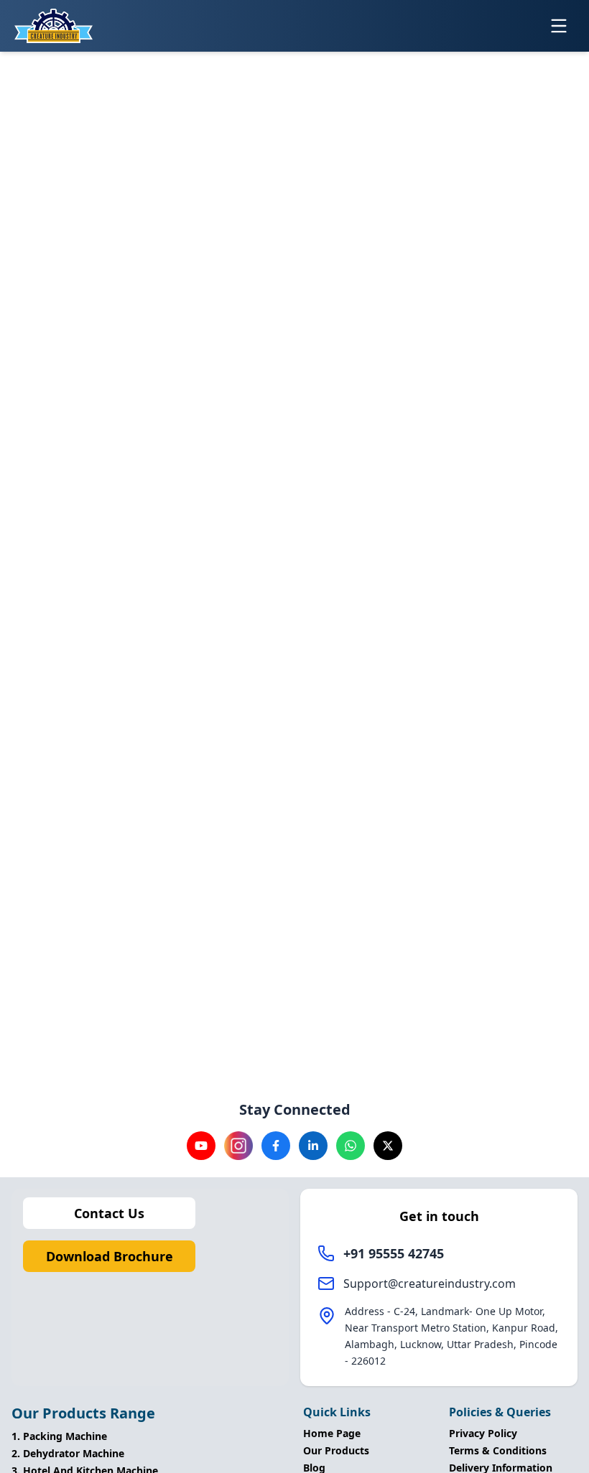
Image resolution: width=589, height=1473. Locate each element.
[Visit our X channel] (388, 1145)
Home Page (332, 1433)
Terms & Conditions (498, 1450)
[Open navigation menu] (559, 26)
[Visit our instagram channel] (238, 1145)
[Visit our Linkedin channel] (313, 1145)
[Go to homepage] (53, 26)
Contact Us (109, 1213)
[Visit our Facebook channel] (275, 1145)
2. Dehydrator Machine (67, 1453)
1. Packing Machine (59, 1436)
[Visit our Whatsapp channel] (350, 1145)
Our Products (336, 1450)
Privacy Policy (483, 1433)
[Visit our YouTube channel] (201, 1145)
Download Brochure (109, 1256)
